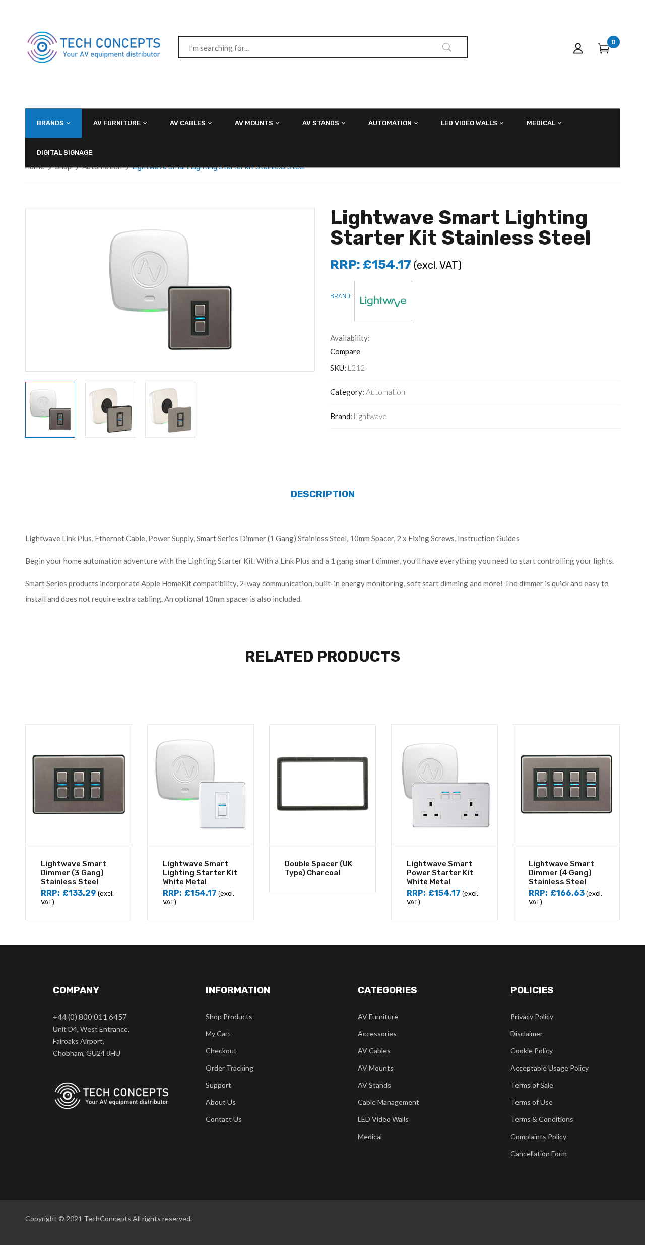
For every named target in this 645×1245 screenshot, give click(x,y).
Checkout (221, 1050)
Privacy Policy (531, 1016)
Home (34, 167)
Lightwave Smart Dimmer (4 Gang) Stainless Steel (561, 872)
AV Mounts (376, 1067)
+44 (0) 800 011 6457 (90, 1016)
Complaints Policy (538, 1136)
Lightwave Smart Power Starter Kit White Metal (440, 872)
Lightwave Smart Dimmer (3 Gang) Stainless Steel (73, 872)
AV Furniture (378, 1016)
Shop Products (229, 1016)
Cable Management (388, 1102)
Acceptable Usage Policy (549, 1067)
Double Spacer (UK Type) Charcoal (318, 868)
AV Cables (374, 1050)
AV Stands (374, 1085)
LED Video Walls (383, 1119)
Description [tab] (323, 494)
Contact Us (224, 1119)
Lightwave (370, 416)
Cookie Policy (531, 1050)
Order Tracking (229, 1067)
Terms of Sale (531, 1085)
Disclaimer (526, 1033)
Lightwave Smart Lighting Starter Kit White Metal (200, 872)
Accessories (377, 1033)
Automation (102, 167)
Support (218, 1085)
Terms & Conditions (541, 1119)
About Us (221, 1102)
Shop (63, 167)
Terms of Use (531, 1102)
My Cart (218, 1033)
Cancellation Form (538, 1153)
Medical (370, 1136)
